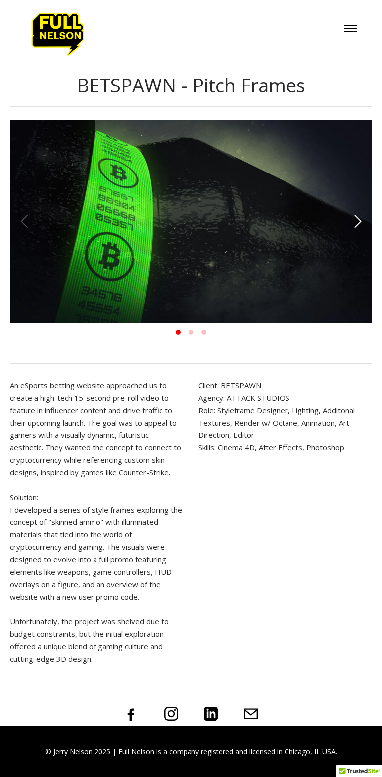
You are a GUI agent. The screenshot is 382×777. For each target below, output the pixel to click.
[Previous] (26, 222)
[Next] (356, 222)
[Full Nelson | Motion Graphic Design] (57, 34)
